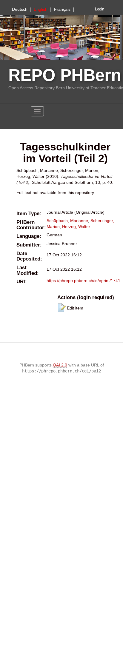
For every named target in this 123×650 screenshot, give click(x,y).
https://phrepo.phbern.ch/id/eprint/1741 (83, 280)
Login (99, 9)
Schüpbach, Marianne (67, 220)
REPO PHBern (64, 75)
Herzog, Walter (76, 226)
